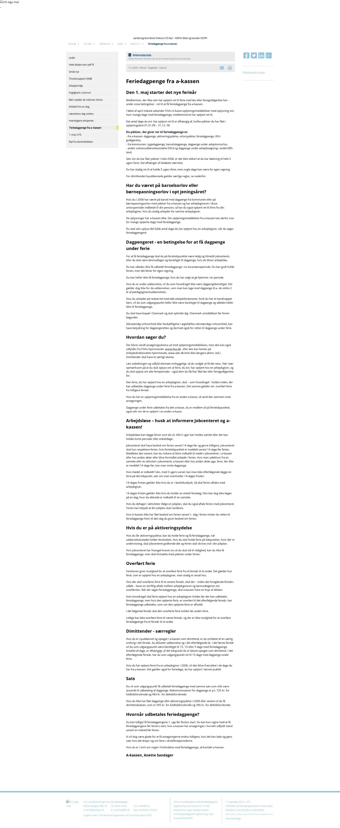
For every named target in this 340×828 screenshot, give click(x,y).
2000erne (104, 44)
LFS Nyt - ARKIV (173, 38)
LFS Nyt (88, 44)
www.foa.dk (173, 349)
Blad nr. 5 (135, 44)
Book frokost (156, 38)
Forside (72, 44)
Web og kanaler (191, 38)
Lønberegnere (141, 38)
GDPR (203, 38)
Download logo (233, 818)
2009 (120, 44)
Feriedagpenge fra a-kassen (162, 44)
